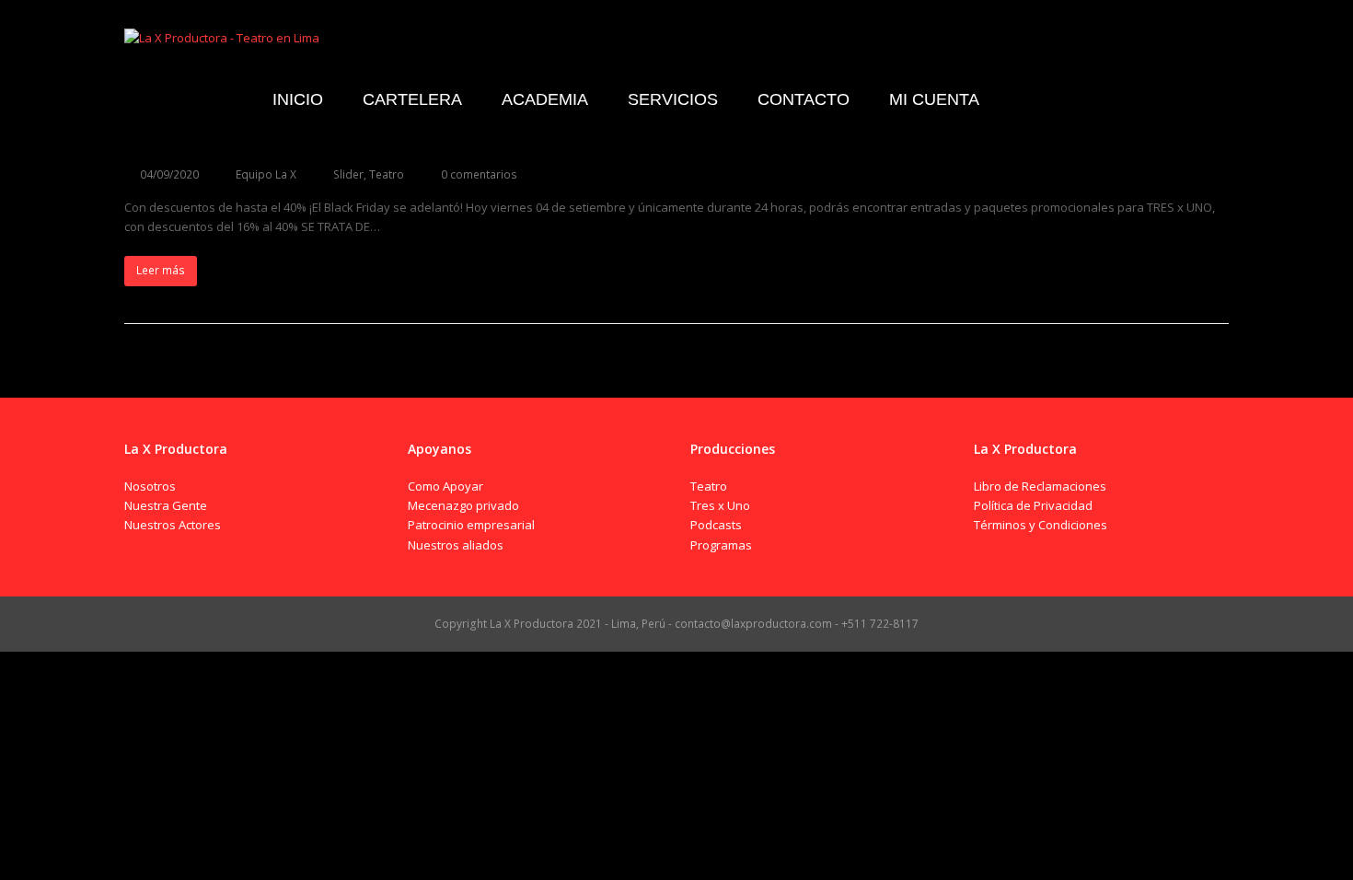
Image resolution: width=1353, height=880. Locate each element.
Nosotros (150, 486)
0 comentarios (479, 174)
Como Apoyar (445, 486)
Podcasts (716, 524)
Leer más (160, 270)
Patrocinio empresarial (471, 524)
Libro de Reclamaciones (1040, 486)
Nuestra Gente (165, 505)
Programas (721, 545)
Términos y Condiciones (1040, 524)
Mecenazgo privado (463, 505)
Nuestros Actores (172, 524)
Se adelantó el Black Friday (258, 139)
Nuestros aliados (455, 545)
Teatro (386, 174)
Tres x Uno (720, 505)
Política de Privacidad (1033, 505)
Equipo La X (266, 174)
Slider (348, 174)
